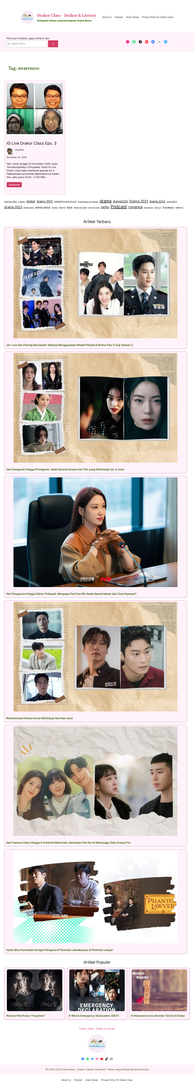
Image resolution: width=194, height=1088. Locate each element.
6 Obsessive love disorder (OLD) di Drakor (158, 1015)
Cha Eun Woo (10, 201)
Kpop (69, 207)
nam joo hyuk (94, 207)
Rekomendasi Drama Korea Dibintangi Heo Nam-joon (39, 718)
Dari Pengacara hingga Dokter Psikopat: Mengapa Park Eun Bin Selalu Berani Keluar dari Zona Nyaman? (71, 593)
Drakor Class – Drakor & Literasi (66, 15)
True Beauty (168, 207)
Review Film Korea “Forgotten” (25, 1015)
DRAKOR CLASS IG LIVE (65, 201)
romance (135, 207)
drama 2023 (13, 207)
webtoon (179, 207)
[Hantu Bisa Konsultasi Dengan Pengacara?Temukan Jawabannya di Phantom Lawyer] (95, 897)
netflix (105, 207)
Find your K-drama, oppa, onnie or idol (27, 38)
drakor (31, 201)
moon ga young (80, 207)
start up (157, 207)
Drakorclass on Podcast (88, 202)
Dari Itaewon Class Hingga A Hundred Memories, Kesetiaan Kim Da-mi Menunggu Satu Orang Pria (68, 842)
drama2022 (172, 202)
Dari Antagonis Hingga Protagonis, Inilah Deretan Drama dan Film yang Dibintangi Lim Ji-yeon (65, 469)
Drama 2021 (138, 201)
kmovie (62, 207)
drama (106, 201)
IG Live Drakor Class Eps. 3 (31, 143)
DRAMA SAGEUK (43, 207)
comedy (21, 202)
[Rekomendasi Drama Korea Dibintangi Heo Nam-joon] (95, 656)
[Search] (53, 43)
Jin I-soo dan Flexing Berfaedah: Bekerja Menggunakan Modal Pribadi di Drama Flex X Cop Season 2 (69, 345)
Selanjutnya (15, 185)
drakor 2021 (45, 201)
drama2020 (120, 201)
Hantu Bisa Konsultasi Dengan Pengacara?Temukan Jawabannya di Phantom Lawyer (59, 950)
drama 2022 (157, 201)
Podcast (119, 206)
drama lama (28, 207)
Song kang (148, 207)
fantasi (55, 207)
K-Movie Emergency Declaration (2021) (94, 1015)
